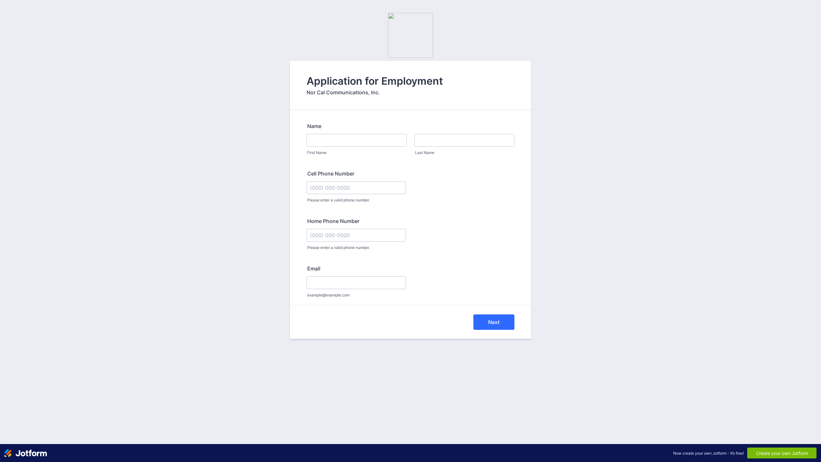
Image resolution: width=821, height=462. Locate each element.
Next (494, 322)
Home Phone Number (333, 221)
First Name (316, 152)
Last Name (424, 152)
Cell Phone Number (330, 173)
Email (313, 268)
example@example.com (328, 295)
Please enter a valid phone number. (338, 200)
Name (314, 126)
